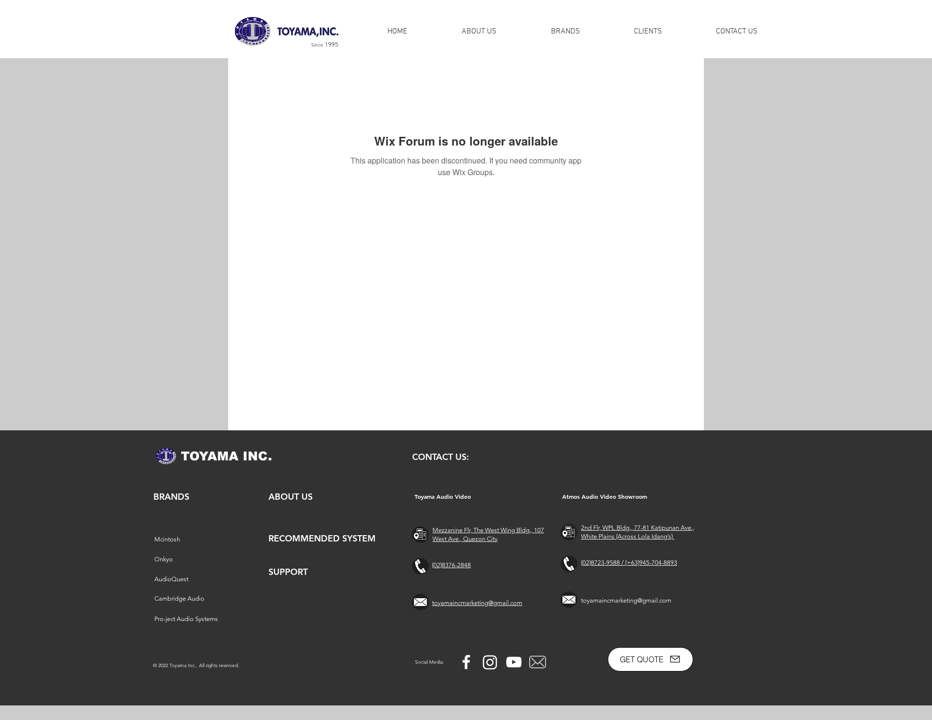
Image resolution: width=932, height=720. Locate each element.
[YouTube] (513, 662)
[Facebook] (466, 662)
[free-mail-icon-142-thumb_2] (537, 662)
